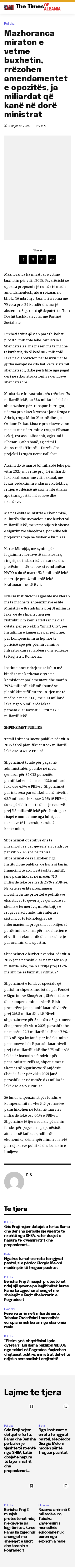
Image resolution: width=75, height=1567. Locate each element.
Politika (9, 23)
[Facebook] (23, 259)
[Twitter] (33, 259)
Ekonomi (9, 1309)
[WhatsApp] (52, 259)
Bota (7, 1254)
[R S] (14, 1182)
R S (43, 126)
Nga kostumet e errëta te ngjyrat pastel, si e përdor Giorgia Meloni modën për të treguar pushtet (33, 1263)
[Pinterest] (42, 259)
